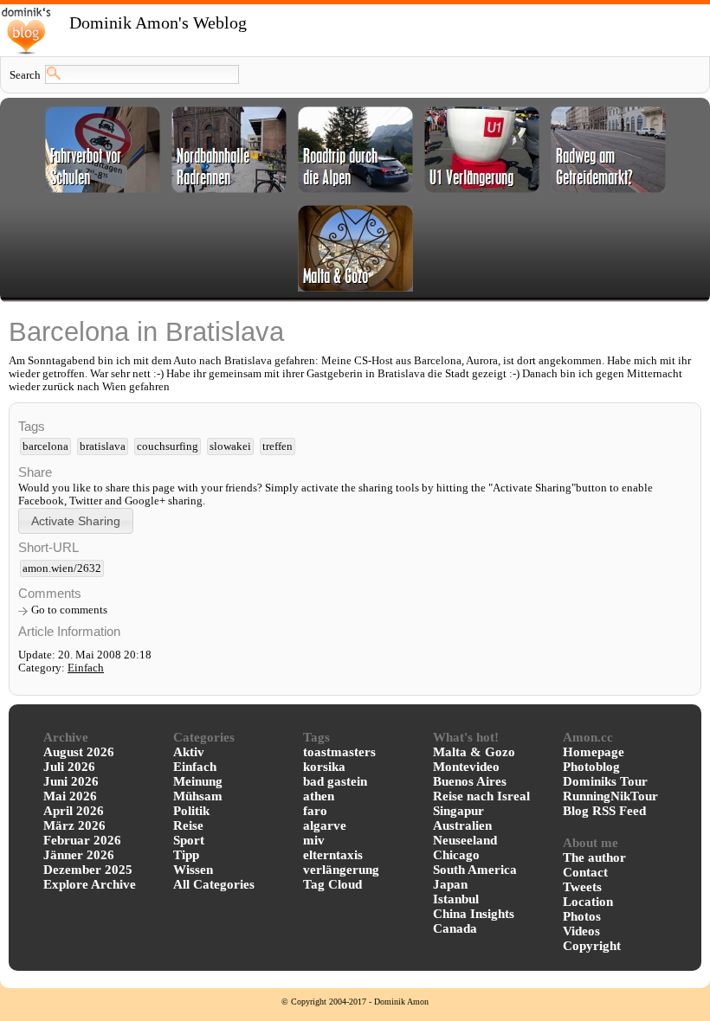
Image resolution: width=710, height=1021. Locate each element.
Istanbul (456, 899)
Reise (188, 825)
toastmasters (339, 752)
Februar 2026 (82, 840)
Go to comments (69, 610)
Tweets (582, 887)
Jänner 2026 (78, 855)
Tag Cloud (332, 884)
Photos (582, 916)
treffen (277, 446)
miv (314, 840)
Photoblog (591, 767)
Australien (462, 825)
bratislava (103, 446)
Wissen (193, 870)
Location (588, 902)
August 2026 (78, 752)
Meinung (198, 781)
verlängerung (341, 870)
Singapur (458, 811)
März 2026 (74, 825)
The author (594, 857)
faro (315, 811)
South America (475, 870)
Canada (455, 928)
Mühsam (198, 796)
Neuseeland (465, 840)
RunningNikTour (610, 796)
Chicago (456, 855)
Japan (450, 884)
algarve (324, 825)
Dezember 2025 (87, 870)
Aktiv (188, 752)
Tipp (186, 855)
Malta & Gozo (474, 752)
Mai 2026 (70, 796)
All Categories (214, 884)
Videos (581, 931)
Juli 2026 (69, 767)
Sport (188, 840)
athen (318, 796)
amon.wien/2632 (62, 568)
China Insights (473, 914)
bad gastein (335, 781)
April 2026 (73, 811)
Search (25, 75)
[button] (75, 520)
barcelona (45, 446)
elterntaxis (333, 855)
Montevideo (466, 767)
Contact (585, 872)
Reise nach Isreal (481, 796)
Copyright (592, 946)
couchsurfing (167, 446)
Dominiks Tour (605, 781)
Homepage (593, 752)
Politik (191, 811)
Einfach (86, 668)
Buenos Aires (470, 781)
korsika (324, 767)
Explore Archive (89, 884)
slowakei (230, 446)
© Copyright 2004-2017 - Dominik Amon (355, 1001)
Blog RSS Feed (604, 811)
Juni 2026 (71, 781)
